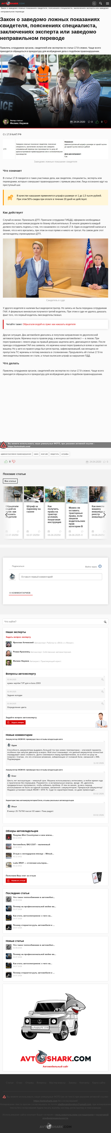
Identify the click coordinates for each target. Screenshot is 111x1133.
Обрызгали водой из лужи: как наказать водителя (49, 324)
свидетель (54, 454)
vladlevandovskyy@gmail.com (74, 1104)
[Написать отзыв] (94, 3)
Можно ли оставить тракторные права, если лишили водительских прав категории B (77, 517)
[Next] (103, 513)
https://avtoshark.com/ (19, 446)
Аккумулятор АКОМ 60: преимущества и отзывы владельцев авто (34, 739)
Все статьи (10, 481)
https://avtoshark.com (45, 1101)
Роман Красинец (21, 652)
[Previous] (7, 513)
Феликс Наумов (21, 661)
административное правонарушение (16, 454)
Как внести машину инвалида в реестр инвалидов (98, 511)
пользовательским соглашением (74, 1115)
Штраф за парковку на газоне (34, 509)
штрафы (65, 454)
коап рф (44, 454)
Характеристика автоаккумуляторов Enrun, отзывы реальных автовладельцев (40, 800)
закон (36, 454)
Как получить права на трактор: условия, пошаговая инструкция (54, 514)
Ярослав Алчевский (23, 642)
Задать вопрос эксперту (18, 637)
